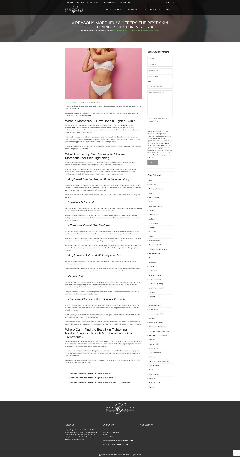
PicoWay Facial (154, 344)
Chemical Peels (154, 215)
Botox (151, 202)
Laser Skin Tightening (156, 284)
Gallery (152, 9)
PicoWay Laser (153, 348)
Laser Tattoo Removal (156, 288)
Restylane (152, 357)
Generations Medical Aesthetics (90, 102)
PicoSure (152, 340)
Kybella (151, 266)
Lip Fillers (152, 292)
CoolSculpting (131, 9)
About (108, 9)
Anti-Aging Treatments (156, 189)
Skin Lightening (154, 366)
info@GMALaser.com (110, 2)
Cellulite (151, 210)
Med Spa (152, 297)
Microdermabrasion (155, 305)
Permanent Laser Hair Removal (159, 331)
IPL (150, 258)
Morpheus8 (87, 115)
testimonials (125, 353)
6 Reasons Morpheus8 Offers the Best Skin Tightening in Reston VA (90, 378)
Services (118, 9)
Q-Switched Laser (155, 353)
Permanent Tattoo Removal (158, 335)
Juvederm (152, 262)
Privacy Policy (157, 145)
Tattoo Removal (154, 383)
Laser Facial (153, 271)
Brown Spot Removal (155, 206)
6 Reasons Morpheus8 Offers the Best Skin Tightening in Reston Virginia (92, 382)
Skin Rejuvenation (154, 370)
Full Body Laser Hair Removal (158, 249)
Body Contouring (154, 197)
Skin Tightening (154, 374)
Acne (150, 180)
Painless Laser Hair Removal (158, 327)
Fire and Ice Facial (155, 245)
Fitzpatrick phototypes (129, 271)
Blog (161, 9)
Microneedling (153, 310)
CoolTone (152, 228)
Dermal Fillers (153, 232)
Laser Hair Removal (155, 275)
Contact (170, 9)
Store (143, 9)
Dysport (151, 236)
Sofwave (152, 378)
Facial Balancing (154, 241)
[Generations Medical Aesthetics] (74, 10)
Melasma (152, 301)
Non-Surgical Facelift (156, 322)
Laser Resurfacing (155, 279)
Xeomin (151, 387)
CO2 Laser (152, 219)
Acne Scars (152, 184)
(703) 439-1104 (125, 2)
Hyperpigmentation (155, 253)
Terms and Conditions (163, 143)
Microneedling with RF (156, 314)
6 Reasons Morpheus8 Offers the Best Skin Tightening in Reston (89, 373)
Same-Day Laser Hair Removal (159, 361)
